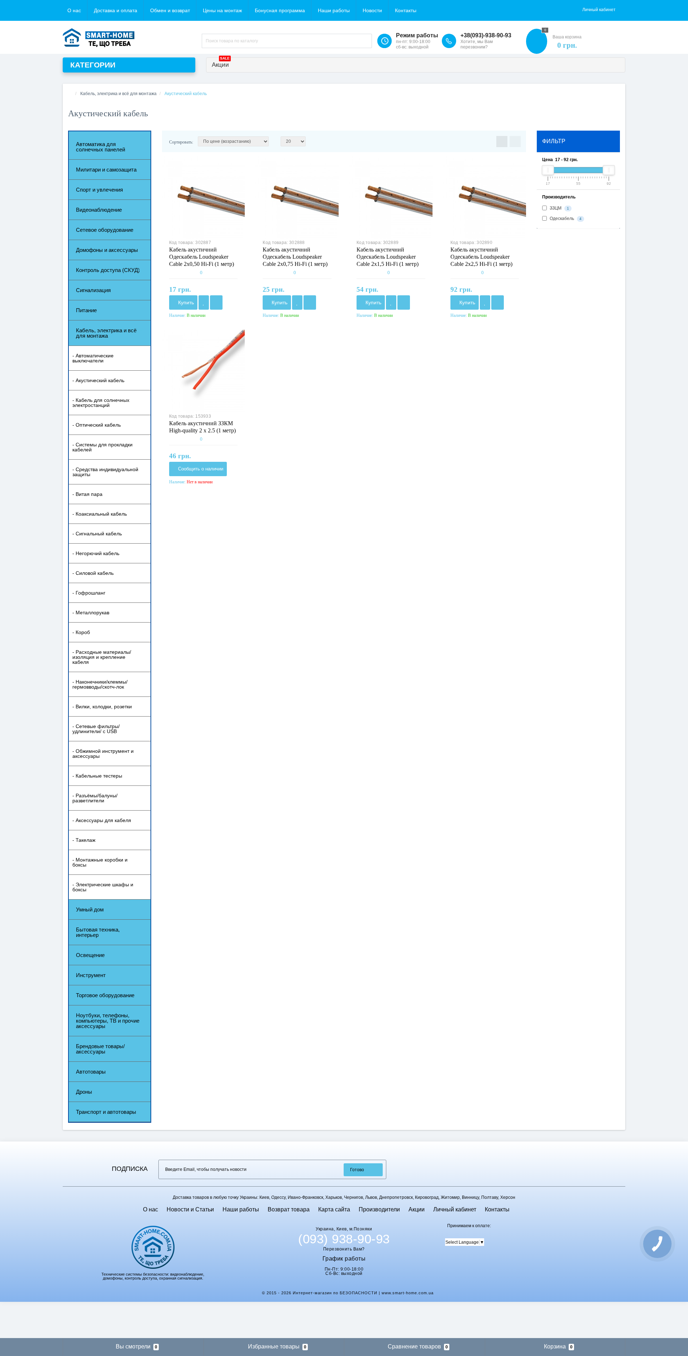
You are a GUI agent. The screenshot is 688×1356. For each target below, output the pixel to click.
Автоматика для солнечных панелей (100, 147)
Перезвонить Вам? (344, 1249)
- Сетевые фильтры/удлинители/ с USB (96, 728)
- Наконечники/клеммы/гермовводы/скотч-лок (100, 684)
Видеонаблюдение (99, 210)
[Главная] (70, 93)
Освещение (90, 955)
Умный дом (90, 909)
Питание (86, 310)
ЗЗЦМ (559, 208)
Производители (379, 1209)
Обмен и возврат (170, 10)
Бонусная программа (280, 10)
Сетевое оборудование (104, 230)
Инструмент (91, 975)
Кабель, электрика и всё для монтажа (106, 333)
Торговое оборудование (105, 995)
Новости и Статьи (190, 1209)
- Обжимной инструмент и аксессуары (103, 753)
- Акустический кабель (98, 380)
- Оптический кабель (96, 425)
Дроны (84, 1092)
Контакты (405, 10)
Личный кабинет (454, 1209)
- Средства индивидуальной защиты (105, 471)
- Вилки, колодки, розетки (102, 706)
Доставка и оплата (115, 10)
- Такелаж (83, 840)
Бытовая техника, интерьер (98, 932)
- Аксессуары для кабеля (101, 820)
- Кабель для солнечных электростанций (100, 402)
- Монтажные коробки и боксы (100, 862)
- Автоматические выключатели (93, 358)
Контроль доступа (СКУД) (108, 270)
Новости (372, 10)
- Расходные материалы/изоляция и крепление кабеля (101, 657)
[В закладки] (204, 302)
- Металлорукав (90, 612)
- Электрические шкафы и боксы (102, 887)
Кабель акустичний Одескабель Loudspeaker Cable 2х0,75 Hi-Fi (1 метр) (295, 257)
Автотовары (91, 1072)
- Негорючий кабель (95, 553)
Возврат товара (289, 1209)
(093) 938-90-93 (344, 1239)
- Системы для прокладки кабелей (102, 447)
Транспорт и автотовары (106, 1112)
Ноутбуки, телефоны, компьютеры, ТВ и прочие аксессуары (107, 1020)
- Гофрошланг (88, 593)
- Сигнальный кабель (97, 533)
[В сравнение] (216, 302)
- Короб (81, 632)
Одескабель (565, 218)
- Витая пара (87, 494)
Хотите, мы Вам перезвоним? (476, 44)
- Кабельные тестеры (97, 776)
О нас (74, 10)
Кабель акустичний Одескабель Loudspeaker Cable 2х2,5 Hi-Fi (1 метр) (481, 257)
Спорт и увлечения (99, 190)
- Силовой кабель (93, 573)
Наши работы (334, 10)
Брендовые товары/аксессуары (100, 1049)
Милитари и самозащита (106, 169)
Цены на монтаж (222, 10)
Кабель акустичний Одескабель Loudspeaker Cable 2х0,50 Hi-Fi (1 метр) (201, 257)
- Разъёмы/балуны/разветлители (95, 798)
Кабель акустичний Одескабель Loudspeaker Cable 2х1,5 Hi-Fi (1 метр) (388, 257)
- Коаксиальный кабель (99, 514)
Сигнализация (93, 290)
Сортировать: (181, 142)
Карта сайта (334, 1209)
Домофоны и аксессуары (107, 250)
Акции (221, 63)
